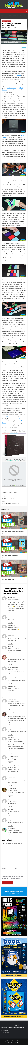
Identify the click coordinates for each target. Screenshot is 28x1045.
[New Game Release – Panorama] (14, 544)
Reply (10, 613)
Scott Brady (5, 27)
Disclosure (23, 47)
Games (4, 21)
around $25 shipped (7, 417)
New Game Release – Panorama (10, 555)
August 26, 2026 (12, 581)
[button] (2, 11)
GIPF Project (17, 75)
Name (4, 868)
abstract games (11, 88)
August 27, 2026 (12, 557)
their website (16, 419)
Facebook (21, 421)
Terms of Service (5, 1032)
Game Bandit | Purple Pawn (14, 765)
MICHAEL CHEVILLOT (13, 728)
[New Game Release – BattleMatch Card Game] (14, 520)
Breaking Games (8, 492)
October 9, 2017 (12, 27)
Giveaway (8, 21)
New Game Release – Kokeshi (9, 579)
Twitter (4, 423)
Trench (15, 82)
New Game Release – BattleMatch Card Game (13, 531)
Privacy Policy (4, 1030)
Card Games (14, 492)
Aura (17, 135)
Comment (5, 849)
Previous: (9, 498)
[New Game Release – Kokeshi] (14, 568)
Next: (10, 502)
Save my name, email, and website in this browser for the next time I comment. (12, 877)
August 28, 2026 (12, 533)
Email (16, 868)
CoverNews (11, 1042)
